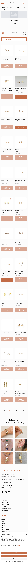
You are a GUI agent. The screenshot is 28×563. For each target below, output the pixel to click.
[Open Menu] (2, 3)
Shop (9, 7)
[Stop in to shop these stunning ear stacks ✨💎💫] (21, 445)
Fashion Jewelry (6, 502)
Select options (7, 66)
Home (3, 7)
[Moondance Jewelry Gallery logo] (14, 3)
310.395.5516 (7, 482)
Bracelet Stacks (5, 504)
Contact (3, 527)
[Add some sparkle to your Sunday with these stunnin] (21, 432)
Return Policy (5, 529)
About (3, 519)
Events (3, 523)
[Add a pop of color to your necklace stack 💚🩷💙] (7, 445)
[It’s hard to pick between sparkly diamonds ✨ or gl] (7, 432)
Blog (2, 521)
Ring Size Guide (6, 531)
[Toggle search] (23, 3)
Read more (21, 97)
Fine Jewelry (5, 500)
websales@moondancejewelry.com (15, 479)
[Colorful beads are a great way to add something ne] (7, 458)
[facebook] (2, 492)
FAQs (3, 525)
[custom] (9, 492)
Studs (23, 7)
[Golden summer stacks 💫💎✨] (21, 458)
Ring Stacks (4, 510)
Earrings (16, 7)
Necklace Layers (6, 508)
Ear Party (4, 506)
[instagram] (6, 492)
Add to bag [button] (7, 218)
